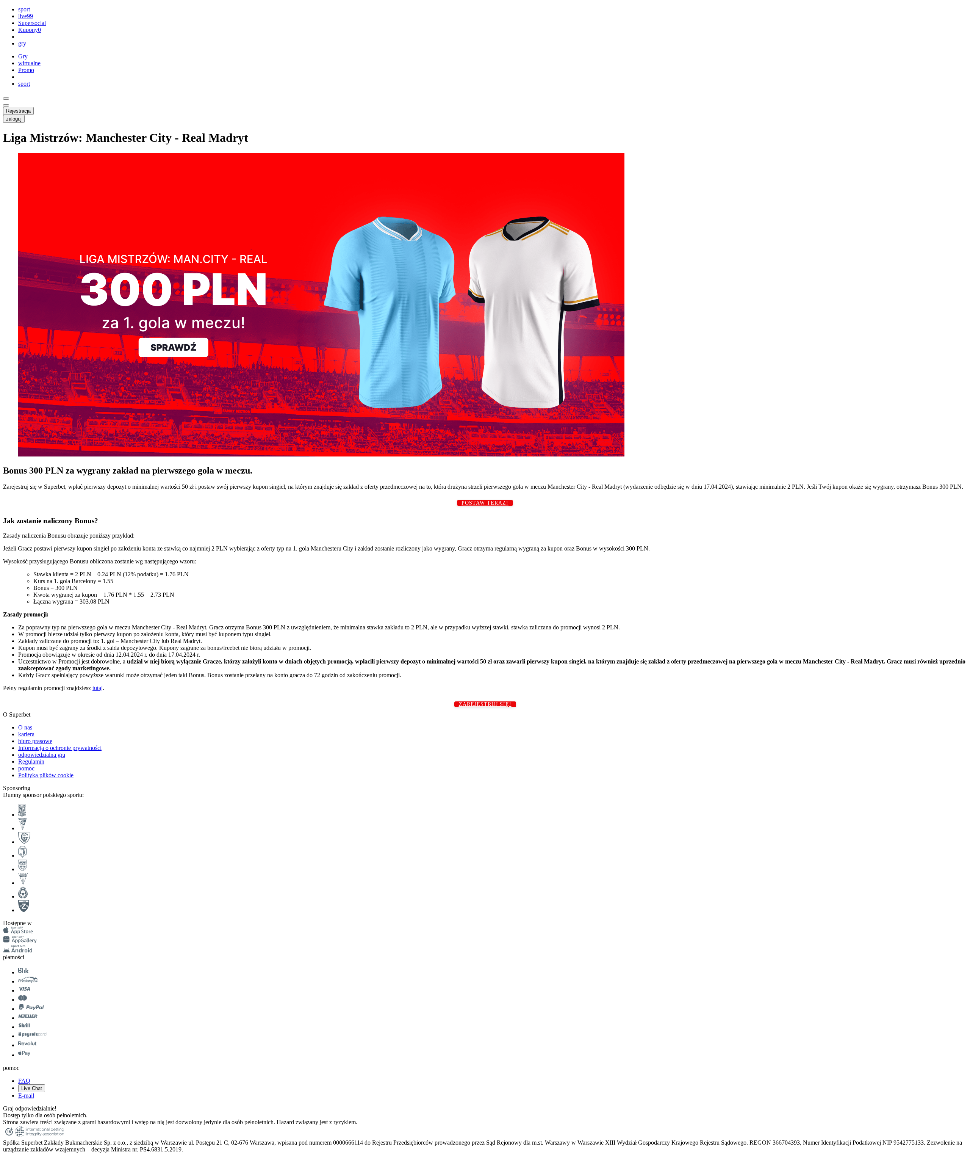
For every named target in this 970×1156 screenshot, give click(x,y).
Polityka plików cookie (46, 775)
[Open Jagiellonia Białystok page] (22, 855)
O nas (25, 727)
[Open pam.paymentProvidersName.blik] (23, 972)
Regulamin (31, 761)
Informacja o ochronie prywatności (60, 748)
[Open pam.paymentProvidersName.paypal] (31, 1008)
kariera (26, 734)
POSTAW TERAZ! (485, 503)
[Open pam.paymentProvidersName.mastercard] (22, 999)
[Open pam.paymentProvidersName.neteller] (28, 1018)
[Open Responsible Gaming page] (9, 1135)
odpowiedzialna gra (41, 754)
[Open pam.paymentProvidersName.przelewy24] (28, 981)
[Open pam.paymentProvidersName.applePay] (24, 1055)
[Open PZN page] (23, 910)
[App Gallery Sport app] (20, 941)
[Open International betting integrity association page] (39, 1135)
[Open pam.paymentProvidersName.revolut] (27, 1045)
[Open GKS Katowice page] (24, 842)
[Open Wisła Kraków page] (23, 896)
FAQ (24, 1081)
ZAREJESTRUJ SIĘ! (485, 704)
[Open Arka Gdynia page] (22, 869)
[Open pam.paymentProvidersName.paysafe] (32, 1036)
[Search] (6, 98)
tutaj (97, 688)
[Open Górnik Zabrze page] (22, 828)
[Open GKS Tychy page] (23, 883)
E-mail (26, 1095)
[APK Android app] (18, 950)
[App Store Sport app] (18, 932)
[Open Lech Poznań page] (22, 814)
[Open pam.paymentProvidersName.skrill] (24, 1027)
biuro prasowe (35, 741)
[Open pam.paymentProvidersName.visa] (24, 990)
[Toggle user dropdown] (6, 105)
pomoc (26, 768)
